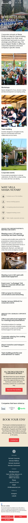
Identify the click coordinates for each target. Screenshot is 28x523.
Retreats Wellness (14, 461)
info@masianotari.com (14, 487)
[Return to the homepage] (14, 451)
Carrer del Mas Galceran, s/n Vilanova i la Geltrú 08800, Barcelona (14, 476)
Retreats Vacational (14, 463)
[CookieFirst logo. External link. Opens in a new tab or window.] (1, 504)
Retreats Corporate (14, 458)
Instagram (14, 493)
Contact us (14, 440)
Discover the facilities (14, 390)
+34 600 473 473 (14, 482)
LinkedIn (14, 496)
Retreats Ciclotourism (14, 465)
